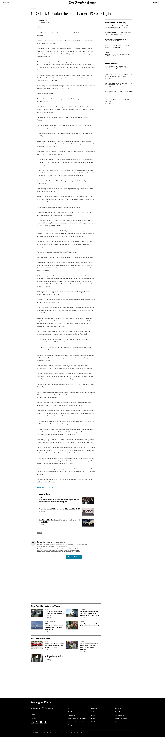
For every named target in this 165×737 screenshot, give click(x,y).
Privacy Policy (48, 553)
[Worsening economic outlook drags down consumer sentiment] (72, 625)
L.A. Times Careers (120, 715)
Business (39, 532)
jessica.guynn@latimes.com (45, 487)
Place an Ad (71, 715)
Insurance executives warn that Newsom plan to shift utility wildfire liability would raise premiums (89, 646)
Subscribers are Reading (115, 22)
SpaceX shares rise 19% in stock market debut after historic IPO (59, 509)
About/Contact (119, 708)
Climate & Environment (50, 621)
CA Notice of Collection (65, 732)
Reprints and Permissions (122, 722)
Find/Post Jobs (72, 712)
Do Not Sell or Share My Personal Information (80, 732)
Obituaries (94, 712)
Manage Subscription (121, 718)
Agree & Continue (74, 557)
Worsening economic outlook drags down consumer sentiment (89, 625)
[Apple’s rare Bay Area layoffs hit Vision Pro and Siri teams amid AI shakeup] (37, 658)
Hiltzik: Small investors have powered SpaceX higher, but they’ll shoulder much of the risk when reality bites (60, 500)
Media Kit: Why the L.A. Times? (77, 718)
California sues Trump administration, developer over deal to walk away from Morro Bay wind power (54, 627)
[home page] (82, 2)
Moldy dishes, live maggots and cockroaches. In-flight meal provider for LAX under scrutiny (89, 613)
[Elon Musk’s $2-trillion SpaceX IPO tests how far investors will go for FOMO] (88, 523)
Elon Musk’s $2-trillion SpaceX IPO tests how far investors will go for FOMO (59, 521)
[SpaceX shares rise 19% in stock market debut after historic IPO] (88, 512)
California (82, 609)
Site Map (33, 714)
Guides (93, 718)
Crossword (94, 708)
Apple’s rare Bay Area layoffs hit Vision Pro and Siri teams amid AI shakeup (54, 658)
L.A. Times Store (96, 722)
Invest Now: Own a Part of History (75, 723)
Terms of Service (57, 548)
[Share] (39, 27)
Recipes (93, 715)
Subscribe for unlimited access (38, 712)
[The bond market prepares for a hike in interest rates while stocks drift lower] (37, 613)
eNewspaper (71, 708)
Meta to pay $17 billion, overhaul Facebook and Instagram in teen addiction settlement (54, 645)
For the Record (119, 712)
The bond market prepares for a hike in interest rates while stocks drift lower (54, 613)
